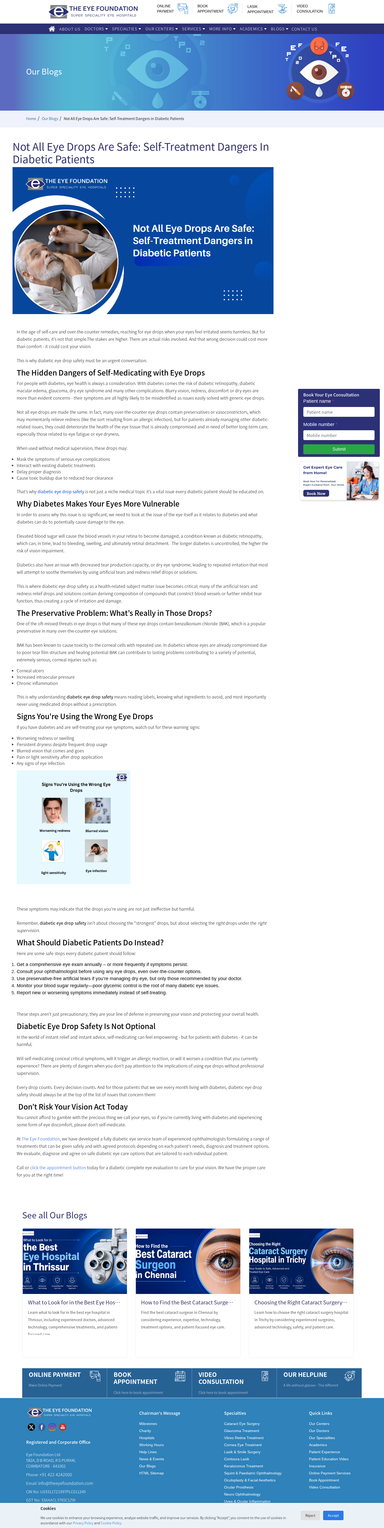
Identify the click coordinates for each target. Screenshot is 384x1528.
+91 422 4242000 (55, 1474)
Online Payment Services (330, 1473)
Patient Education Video (328, 1459)
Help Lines (148, 1452)
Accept (333, 1515)
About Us (69, 29)
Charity (145, 1431)
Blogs (278, 28)
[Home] (52, 29)
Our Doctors (319, 1431)
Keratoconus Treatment (243, 1466)
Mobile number (320, 424)
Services (192, 28)
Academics (252, 28)
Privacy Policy (83, 1522)
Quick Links (320, 1413)
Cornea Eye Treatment (243, 1445)
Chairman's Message (159, 1413)
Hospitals (146, 1438)
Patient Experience (324, 1452)
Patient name (318, 401)
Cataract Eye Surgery (242, 1424)
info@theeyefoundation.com (65, 1483)
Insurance (317, 1466)
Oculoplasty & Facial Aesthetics (250, 1480)
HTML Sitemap (151, 1473)
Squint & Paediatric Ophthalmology (253, 1473)
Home (31, 118)
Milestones (148, 1424)
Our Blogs (50, 118)
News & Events (151, 1459)
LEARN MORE (103, 1347)
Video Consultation (324, 1487)
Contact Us (304, 29)
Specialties (125, 28)
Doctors (95, 28)
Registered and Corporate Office (58, 1442)
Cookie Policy (111, 1522)
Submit (339, 449)
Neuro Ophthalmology (242, 1494)
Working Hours (151, 1445)
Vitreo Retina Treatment (244, 1438)
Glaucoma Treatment (241, 1431)
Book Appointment (324, 1480)
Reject (310, 1515)
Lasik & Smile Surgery (242, 1452)
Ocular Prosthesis (238, 1487)
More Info (221, 28)
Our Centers (160, 28)
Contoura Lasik (236, 1459)
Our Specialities (322, 1438)
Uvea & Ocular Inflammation (247, 1501)
